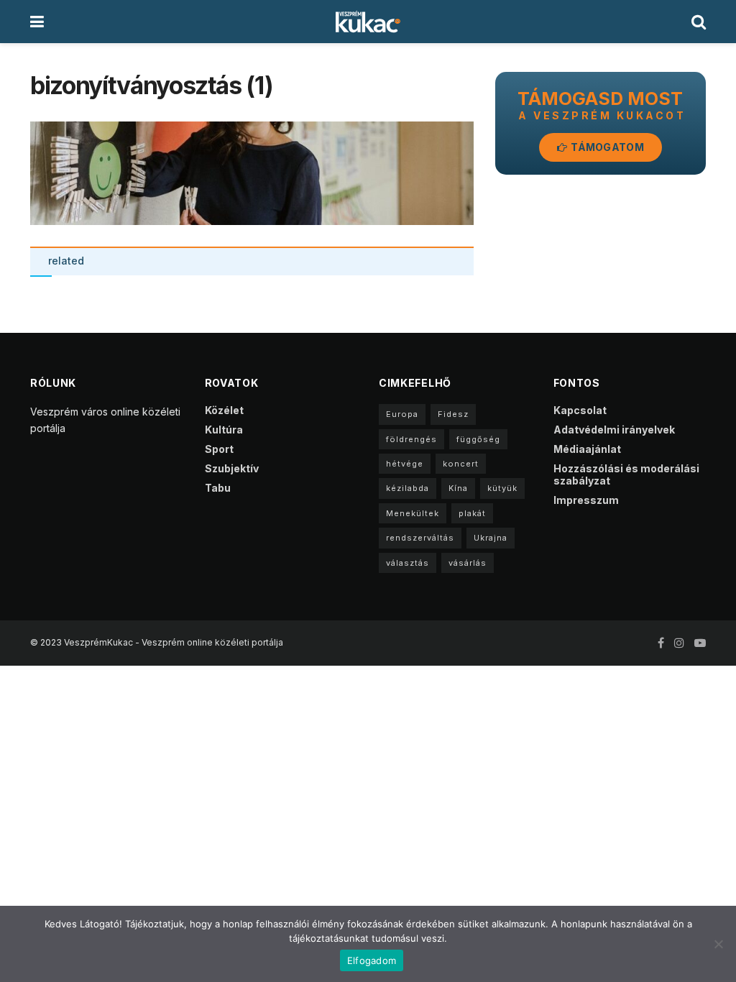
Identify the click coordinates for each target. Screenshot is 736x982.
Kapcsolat (580, 410)
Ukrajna (490, 538)
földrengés (411, 439)
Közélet (224, 410)
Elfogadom (371, 960)
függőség (478, 439)
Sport (219, 449)
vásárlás (467, 563)
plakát (472, 513)
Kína (458, 488)
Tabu (218, 488)
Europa (402, 414)
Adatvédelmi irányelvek (614, 429)
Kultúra (224, 429)
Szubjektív (232, 468)
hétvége (404, 464)
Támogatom (606, 147)
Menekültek (412, 513)
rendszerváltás (420, 538)
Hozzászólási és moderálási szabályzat (626, 474)
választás (407, 563)
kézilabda (407, 488)
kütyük (502, 488)
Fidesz (453, 414)
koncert (461, 464)
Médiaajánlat (587, 449)
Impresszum (586, 500)
